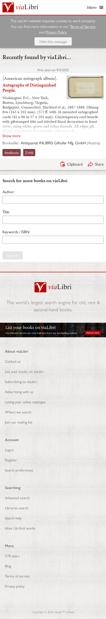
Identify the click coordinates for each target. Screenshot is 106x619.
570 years (12, 555)
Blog (8, 565)
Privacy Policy (56, 32)
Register (11, 459)
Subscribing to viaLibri (21, 381)
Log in (9, 449)
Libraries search (16, 507)
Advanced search (17, 497)
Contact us (13, 361)
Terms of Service (82, 26)
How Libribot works (20, 528)
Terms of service (17, 575)
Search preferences (19, 469)
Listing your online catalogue (25, 401)
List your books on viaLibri (24, 371)
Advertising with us (19, 391)
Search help (13, 517)
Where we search (18, 411)
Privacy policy (14, 586)
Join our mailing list (18, 422)
